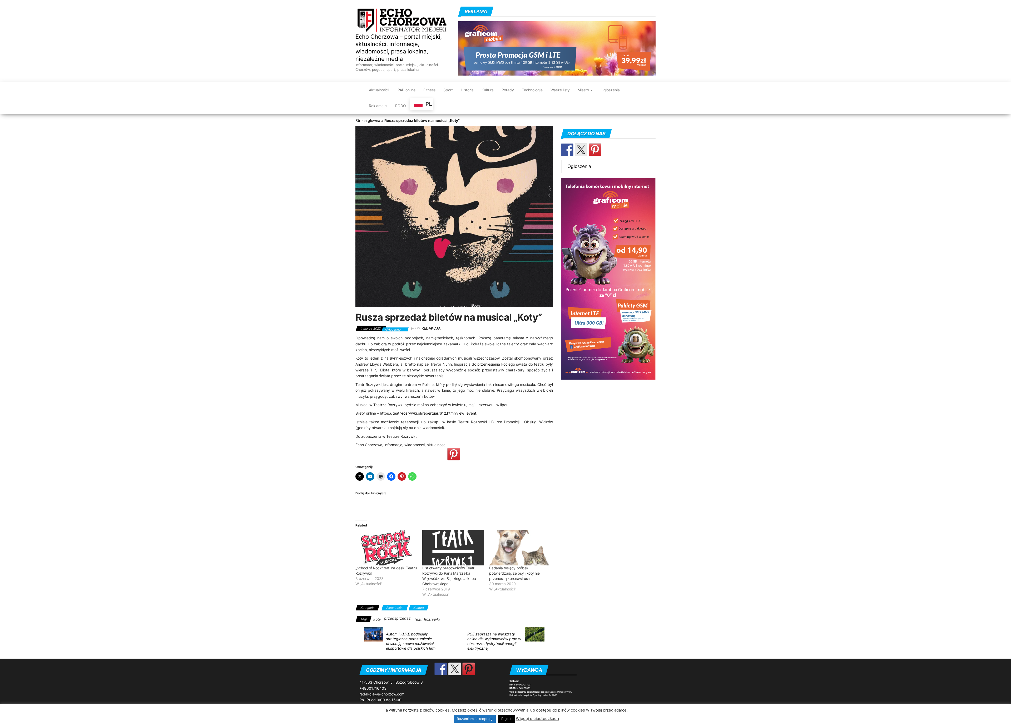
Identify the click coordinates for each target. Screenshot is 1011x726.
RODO (400, 105)
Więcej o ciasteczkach (537, 718)
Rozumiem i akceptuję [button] (475, 719)
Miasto (584, 90)
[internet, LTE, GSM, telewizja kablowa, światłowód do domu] (557, 48)
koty (377, 619)
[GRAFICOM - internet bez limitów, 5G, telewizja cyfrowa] (608, 278)
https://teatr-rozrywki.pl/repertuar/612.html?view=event (428, 413)
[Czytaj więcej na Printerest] (453, 454)
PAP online (406, 90)
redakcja (431, 328)
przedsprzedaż (397, 618)
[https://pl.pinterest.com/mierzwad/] (595, 149)
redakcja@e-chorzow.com (381, 694)
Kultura (488, 90)
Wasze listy (560, 90)
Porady (508, 90)
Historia (467, 90)
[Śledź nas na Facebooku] (567, 149)
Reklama (377, 105)
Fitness (429, 90)
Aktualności (379, 90)
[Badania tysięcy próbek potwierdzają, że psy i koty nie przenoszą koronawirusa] (520, 547)
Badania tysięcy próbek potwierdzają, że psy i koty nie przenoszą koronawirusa (514, 573)
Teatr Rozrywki (427, 619)
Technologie (532, 90)
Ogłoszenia (610, 90)
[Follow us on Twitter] (581, 149)
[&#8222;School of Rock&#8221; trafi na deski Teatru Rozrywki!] (386, 547)
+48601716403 (372, 688)
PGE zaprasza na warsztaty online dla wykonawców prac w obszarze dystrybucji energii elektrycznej (494, 641)
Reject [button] (506, 719)
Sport (448, 90)
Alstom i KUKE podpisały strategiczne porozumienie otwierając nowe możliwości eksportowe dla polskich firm (410, 641)
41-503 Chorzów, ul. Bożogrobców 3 (391, 682)
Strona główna (367, 120)
